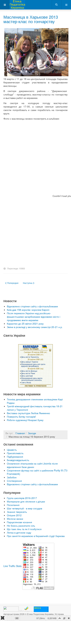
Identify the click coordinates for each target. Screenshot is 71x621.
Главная (20, 433)
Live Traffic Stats (12, 566)
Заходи (32, 433)
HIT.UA (37, 608)
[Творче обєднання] (17, 4)
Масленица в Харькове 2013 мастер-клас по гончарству (30, 19)
